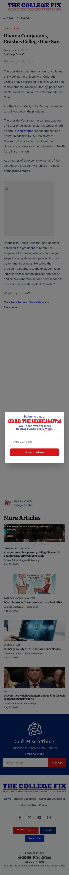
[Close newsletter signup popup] (58, 417)
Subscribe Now (34, 452)
